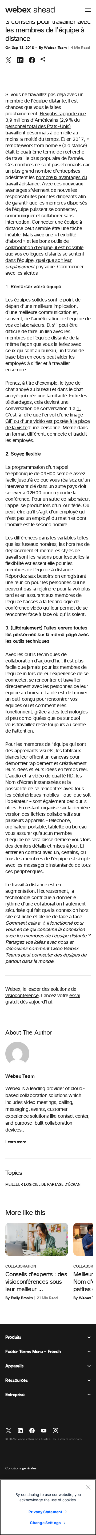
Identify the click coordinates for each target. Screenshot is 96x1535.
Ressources (16, 1380)
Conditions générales (21, 1468)
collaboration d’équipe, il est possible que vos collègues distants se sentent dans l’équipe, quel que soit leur (44, 254)
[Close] (88, 1487)
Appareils (14, 1366)
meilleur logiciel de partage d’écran (43, 1185)
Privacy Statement (45, 1512)
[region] (48, 1507)
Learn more (15, 1142)
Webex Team (55, 47)
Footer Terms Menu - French (33, 1352)
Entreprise (15, 1395)
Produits (13, 1337)
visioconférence (22, 995)
